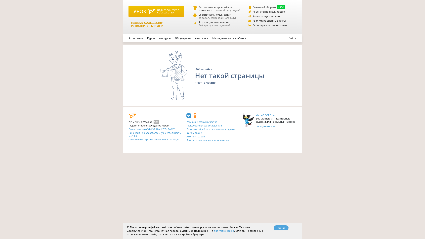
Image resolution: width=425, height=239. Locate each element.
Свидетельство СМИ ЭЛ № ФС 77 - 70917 (151, 129)
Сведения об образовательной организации (153, 139)
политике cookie (224, 230)
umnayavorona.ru (266, 126)
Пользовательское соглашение (204, 125)
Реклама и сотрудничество (201, 121)
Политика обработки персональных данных (211, 129)
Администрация (195, 136)
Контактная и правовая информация (207, 140)
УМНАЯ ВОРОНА (265, 115)
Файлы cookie (194, 132)
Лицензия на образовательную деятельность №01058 (154, 134)
